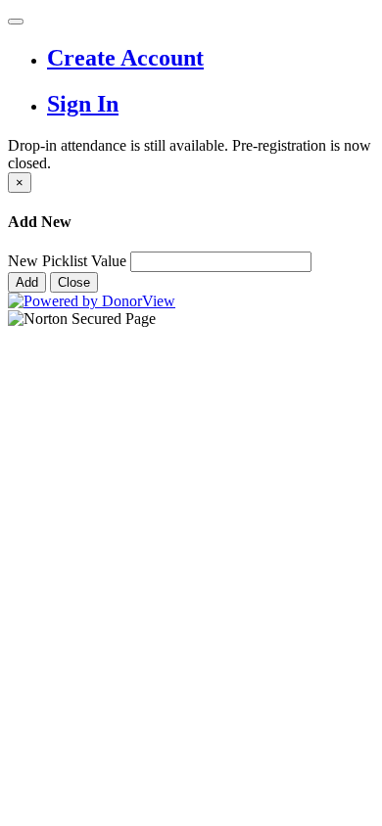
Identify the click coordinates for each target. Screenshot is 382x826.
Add (27, 282)
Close (74, 282)
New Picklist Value (67, 260)
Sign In (83, 103)
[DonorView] (91, 301)
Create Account (125, 57)
